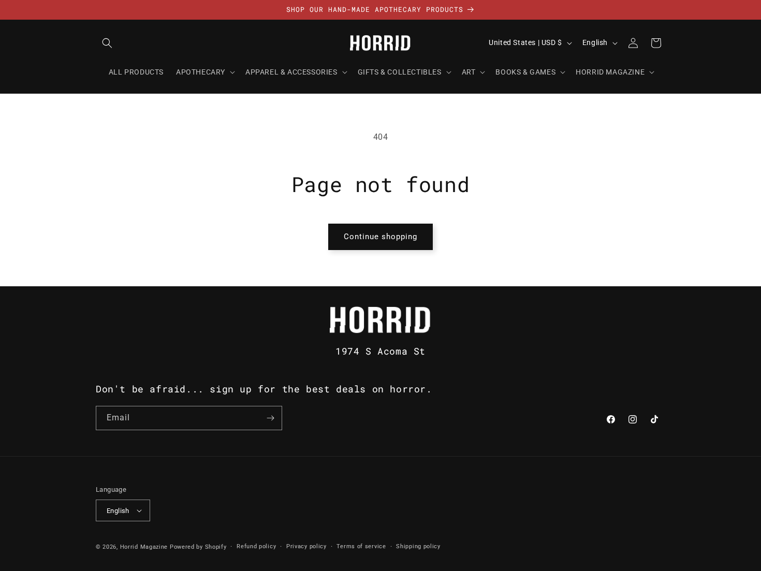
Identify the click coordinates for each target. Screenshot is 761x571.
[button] (107, 43)
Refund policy (256, 546)
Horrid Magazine (144, 547)
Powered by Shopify (198, 547)
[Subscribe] (270, 418)
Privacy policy (306, 546)
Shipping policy (418, 546)
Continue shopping (380, 236)
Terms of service (361, 546)
